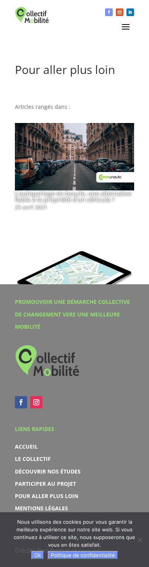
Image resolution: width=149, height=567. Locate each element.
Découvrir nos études (48, 471)
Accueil (26, 446)
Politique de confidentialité (83, 555)
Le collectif (33, 458)
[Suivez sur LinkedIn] (130, 12)
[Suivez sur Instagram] (119, 12)
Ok (37, 555)
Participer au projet (45, 483)
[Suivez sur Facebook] (109, 12)
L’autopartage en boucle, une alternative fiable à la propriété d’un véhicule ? (73, 196)
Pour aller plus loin (46, 496)
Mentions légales (41, 508)
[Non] (139, 540)
